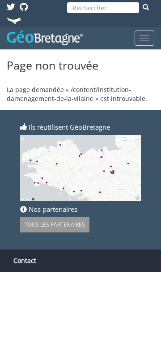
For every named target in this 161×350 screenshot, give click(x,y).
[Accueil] (44, 38)
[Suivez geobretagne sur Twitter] (11, 6)
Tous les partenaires (55, 224)
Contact (24, 260)
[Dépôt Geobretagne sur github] (24, 6)
